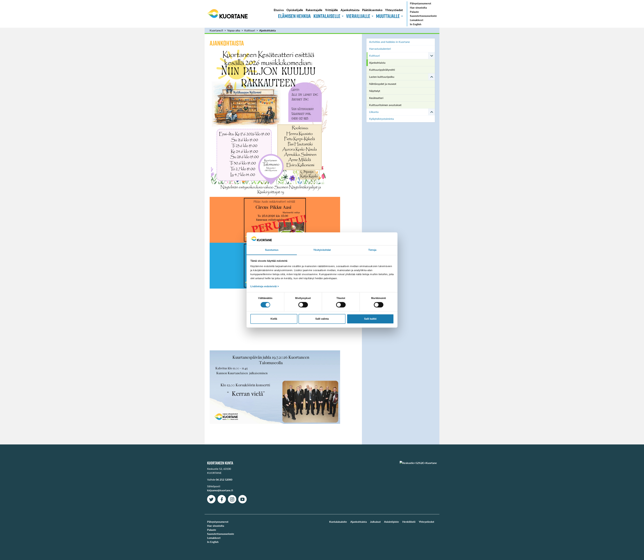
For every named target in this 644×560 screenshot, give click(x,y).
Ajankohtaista (350, 10)
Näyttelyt (374, 91)
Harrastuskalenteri (380, 49)
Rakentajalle (314, 10)
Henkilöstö (408, 522)
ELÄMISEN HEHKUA (294, 16)
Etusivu (279, 10)
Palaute (414, 12)
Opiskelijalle (294, 10)
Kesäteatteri (376, 98)
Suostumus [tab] (272, 249)
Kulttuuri (249, 30)
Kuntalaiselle (326, 16)
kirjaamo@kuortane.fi (220, 490)
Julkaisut (375, 522)
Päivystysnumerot (420, 3)
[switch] (303, 305)
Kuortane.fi (216, 30)
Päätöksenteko (372, 10)
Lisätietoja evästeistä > (264, 286)
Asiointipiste (391, 522)
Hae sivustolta (418, 7)
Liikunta (374, 112)
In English (415, 24)
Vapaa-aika (233, 30)
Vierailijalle (358, 16)
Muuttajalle (388, 16)
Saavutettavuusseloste (423, 16)
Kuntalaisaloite (338, 522)
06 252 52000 (224, 479)
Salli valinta (322, 318)
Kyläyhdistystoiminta (381, 119)
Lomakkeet (416, 20)
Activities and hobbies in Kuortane (389, 42)
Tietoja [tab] (372, 249)
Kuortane (227, 13)
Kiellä (274, 318)
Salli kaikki (370, 318)
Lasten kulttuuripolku (381, 77)
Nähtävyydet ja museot (382, 84)
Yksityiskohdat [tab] (322, 249)
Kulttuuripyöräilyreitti (382, 70)
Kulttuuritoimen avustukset (385, 105)
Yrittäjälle (331, 10)
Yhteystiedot (394, 10)
